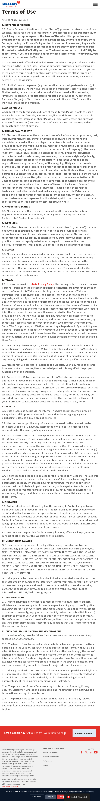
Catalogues (47, 761)
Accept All (64, 797)
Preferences (36, 797)
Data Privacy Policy (43, 284)
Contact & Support (84, 733)
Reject (50, 797)
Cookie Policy (88, 791)
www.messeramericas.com (11, 786)
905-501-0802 (59, 748)
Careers (46, 765)
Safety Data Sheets (51, 756)
